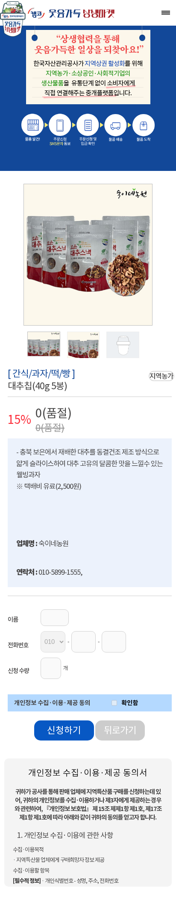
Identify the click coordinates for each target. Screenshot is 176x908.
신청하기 (64, 730)
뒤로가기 (120, 730)
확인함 (129, 703)
